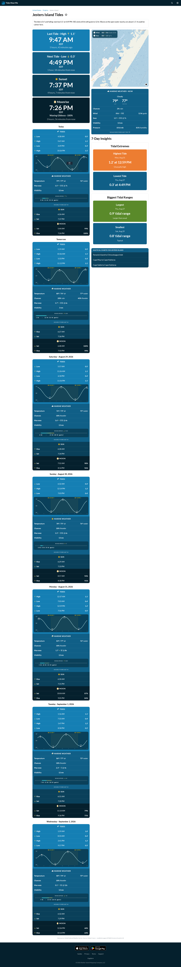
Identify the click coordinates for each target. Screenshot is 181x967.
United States (36, 10)
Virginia (45, 10)
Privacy (86, 954)
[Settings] (177, 3)
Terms (94, 954)
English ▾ (90, 958)
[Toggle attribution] (146, 84)
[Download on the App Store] (82, 948)
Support (101, 954)
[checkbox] (105, 32)
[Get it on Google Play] (98, 948)
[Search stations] (172, 3)
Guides (79, 954)
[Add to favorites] (66, 14)
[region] (120, 58)
